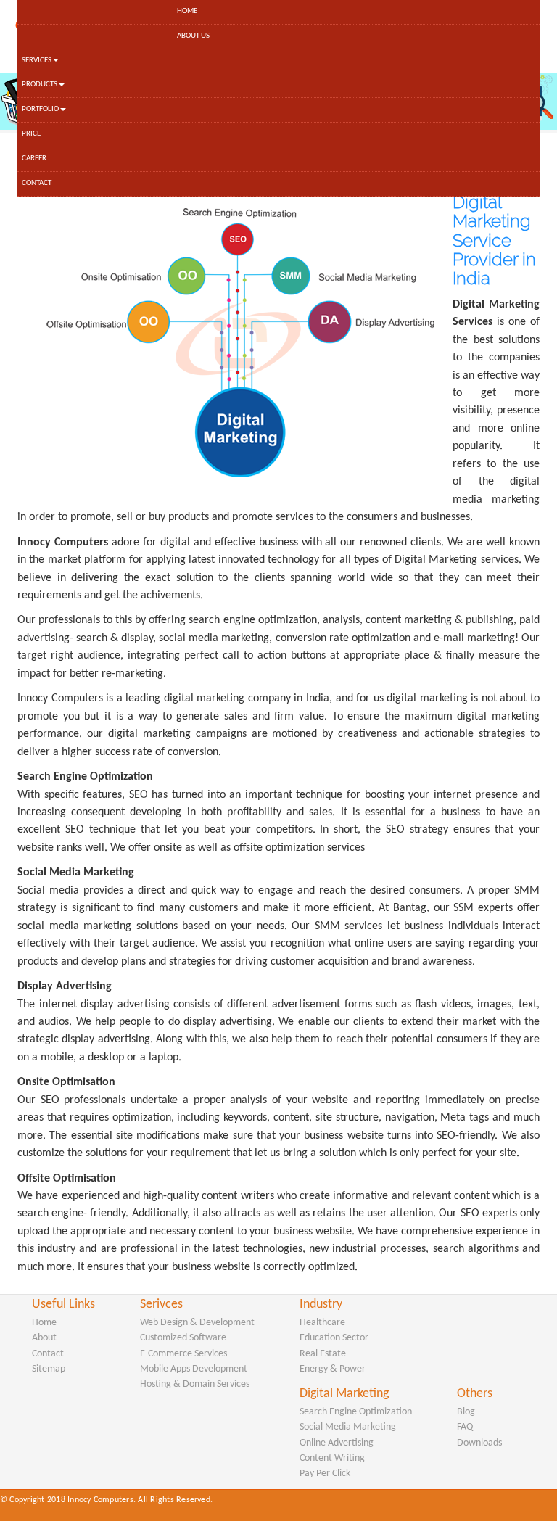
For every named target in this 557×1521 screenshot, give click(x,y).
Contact (36, 183)
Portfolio (40, 109)
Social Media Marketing (348, 1427)
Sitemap (48, 1369)
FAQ (465, 1427)
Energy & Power (333, 1369)
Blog (466, 1411)
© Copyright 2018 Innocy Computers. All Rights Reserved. (106, 1500)
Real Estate (323, 1353)
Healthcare (322, 1322)
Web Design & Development (197, 1322)
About (44, 1337)
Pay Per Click (325, 1473)
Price (31, 134)
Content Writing (332, 1458)
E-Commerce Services (183, 1353)
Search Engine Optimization (356, 1411)
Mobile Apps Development (193, 1369)
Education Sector (334, 1337)
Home (187, 11)
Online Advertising (337, 1443)
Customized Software (183, 1337)
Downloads (479, 1443)
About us (193, 36)
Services (36, 61)
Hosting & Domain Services (194, 1384)
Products (39, 84)
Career (34, 158)
